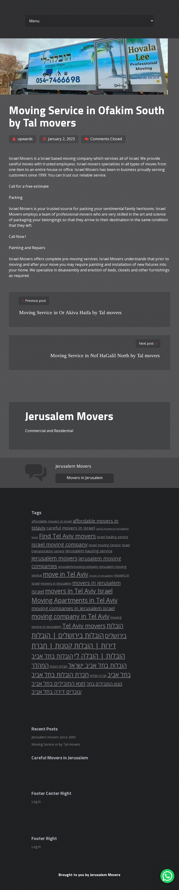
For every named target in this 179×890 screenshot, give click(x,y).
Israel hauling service (112, 537)
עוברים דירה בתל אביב (56, 691)
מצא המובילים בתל (104, 684)
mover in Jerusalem (101, 575)
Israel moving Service (105, 545)
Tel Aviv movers (84, 625)
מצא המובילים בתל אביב (58, 683)
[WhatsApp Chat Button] (167, 876)
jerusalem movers (54, 558)
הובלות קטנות (58, 666)
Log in (36, 801)
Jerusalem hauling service (88, 550)
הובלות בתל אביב (52, 656)
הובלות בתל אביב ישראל (97, 665)
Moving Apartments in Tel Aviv (74, 600)
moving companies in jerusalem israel (73, 608)
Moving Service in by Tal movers (55, 744)
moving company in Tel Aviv (70, 616)
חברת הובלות (98, 675)
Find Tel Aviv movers (67, 536)
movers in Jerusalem (56, 583)
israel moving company (59, 544)
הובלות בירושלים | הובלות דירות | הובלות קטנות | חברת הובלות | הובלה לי (78, 645)
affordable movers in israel (51, 521)
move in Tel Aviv (65, 574)
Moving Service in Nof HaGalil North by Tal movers (105, 355)
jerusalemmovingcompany (78, 566)
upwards (25, 138)
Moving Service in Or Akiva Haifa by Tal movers (70, 312)
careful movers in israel (70, 528)
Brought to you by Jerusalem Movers (89, 874)
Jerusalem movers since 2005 (53, 737)
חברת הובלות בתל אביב (60, 674)
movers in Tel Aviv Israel (79, 591)
